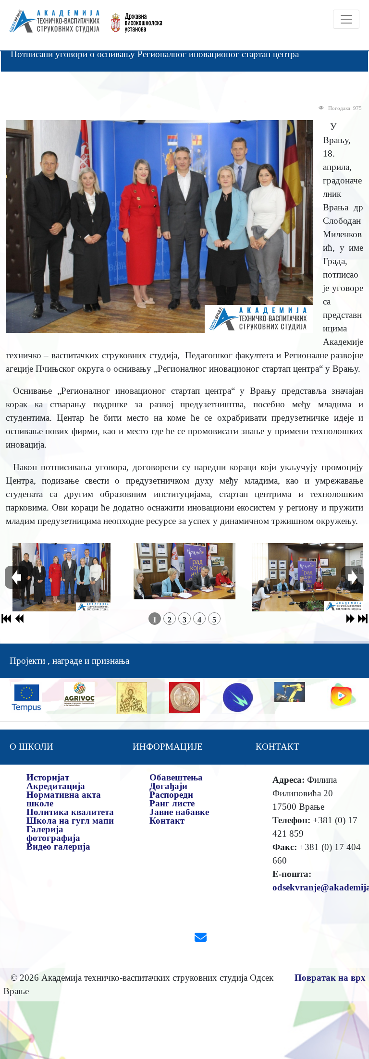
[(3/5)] (307, 577)
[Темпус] (26, 697)
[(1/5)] (61, 577)
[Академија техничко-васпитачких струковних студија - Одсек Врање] (51, 25)
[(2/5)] (184, 577)
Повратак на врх (330, 978)
